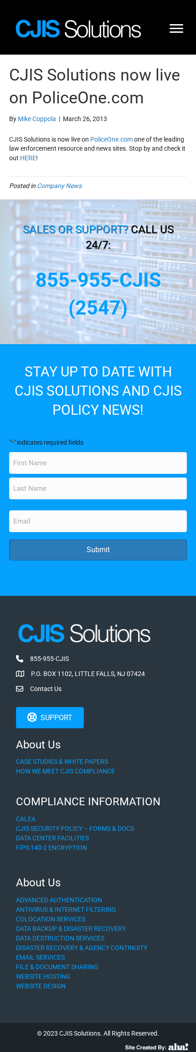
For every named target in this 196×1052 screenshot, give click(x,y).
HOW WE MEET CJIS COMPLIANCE (65, 771)
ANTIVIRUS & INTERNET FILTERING (66, 909)
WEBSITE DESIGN (41, 986)
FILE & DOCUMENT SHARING (57, 967)
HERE (28, 158)
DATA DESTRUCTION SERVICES (60, 938)
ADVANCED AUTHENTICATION (59, 900)
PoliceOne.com (111, 139)
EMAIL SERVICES (40, 957)
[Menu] (176, 28)
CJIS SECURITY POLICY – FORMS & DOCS (75, 828)
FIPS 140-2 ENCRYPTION (51, 847)
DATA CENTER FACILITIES (52, 838)
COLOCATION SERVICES (50, 919)
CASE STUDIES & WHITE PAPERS (62, 761)
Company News (59, 185)
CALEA (26, 819)
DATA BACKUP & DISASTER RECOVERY (71, 928)
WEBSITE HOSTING (43, 976)
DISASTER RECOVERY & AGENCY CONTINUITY (81, 947)
